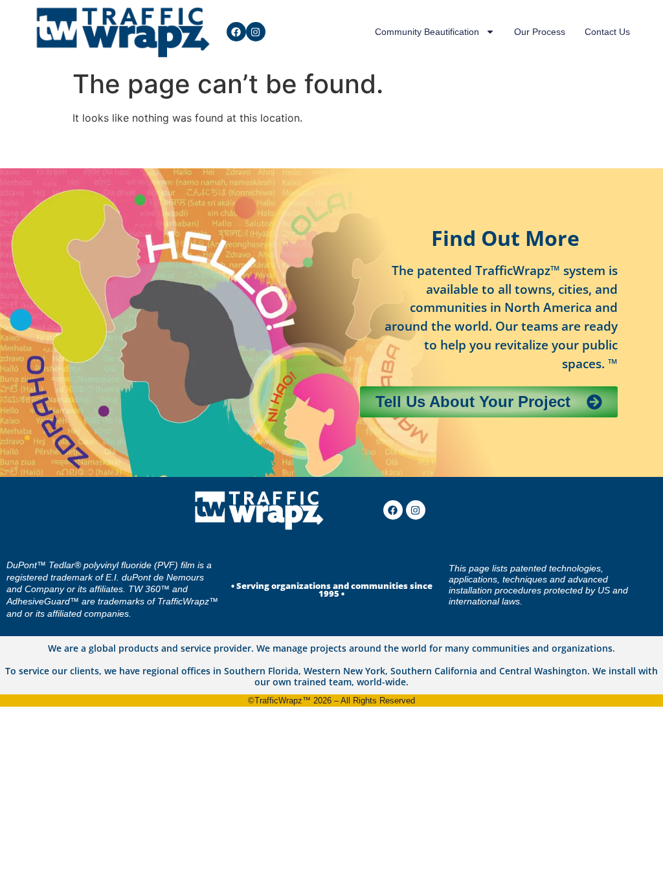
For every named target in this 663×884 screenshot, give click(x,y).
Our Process (539, 32)
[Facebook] (236, 31)
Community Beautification (427, 32)
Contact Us (607, 32)
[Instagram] (255, 31)
